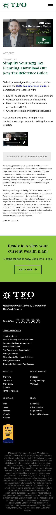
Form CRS (34, 403)
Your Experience (10, 336)
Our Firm (7, 377)
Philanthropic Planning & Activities (18, 357)
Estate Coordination (11, 346)
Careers (6, 387)
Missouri (6, 410)
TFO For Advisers (10, 391)
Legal (33, 398)
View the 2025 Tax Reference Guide (27, 156)
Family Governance (11, 360)
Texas (5, 407)
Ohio (5, 403)
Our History (8, 384)
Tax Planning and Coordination (16, 350)
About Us (7, 371)
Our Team (7, 380)
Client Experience (12, 330)
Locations (8, 398)
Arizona (6, 417)
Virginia (6, 414)
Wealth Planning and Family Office (18, 339)
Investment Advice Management (17, 343)
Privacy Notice (36, 407)
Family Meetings (37, 380)
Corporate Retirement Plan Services (18, 364)
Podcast (33, 377)
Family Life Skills (10, 353)
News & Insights (38, 371)
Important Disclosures (39, 414)
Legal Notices (36, 410)
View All (34, 384)
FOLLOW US (8, 321)
